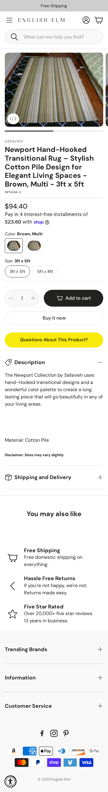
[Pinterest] (66, 733)
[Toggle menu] (9, 20)
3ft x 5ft (17, 271)
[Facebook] (42, 733)
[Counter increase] (33, 298)
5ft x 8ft (45, 271)
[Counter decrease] (10, 298)
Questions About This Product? (54, 340)
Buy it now (54, 318)
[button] (54, 37)
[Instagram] (54, 733)
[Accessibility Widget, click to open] (10, 781)
